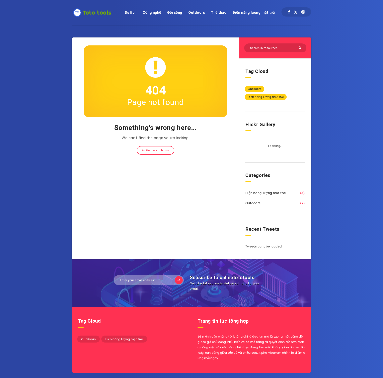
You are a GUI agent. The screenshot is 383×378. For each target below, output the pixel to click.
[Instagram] (303, 12)
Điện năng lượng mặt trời (254, 12)
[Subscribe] (179, 280)
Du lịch (131, 12)
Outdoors (196, 12)
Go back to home (157, 150)
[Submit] (300, 47)
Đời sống (174, 12)
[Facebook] (289, 12)
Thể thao (218, 12)
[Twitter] (295, 12)
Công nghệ (152, 12)
